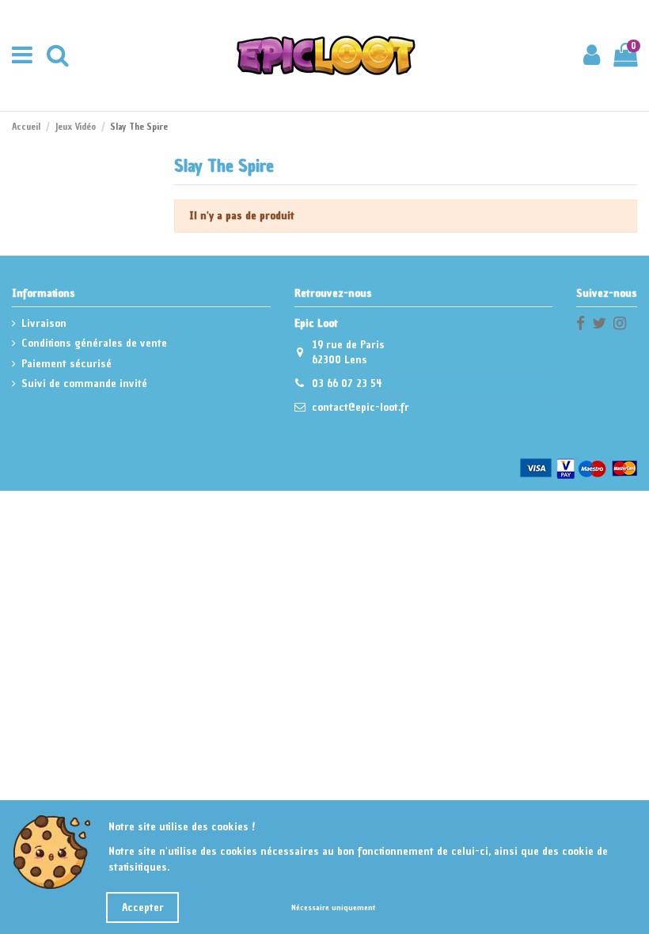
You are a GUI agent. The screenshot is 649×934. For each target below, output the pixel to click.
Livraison (43, 323)
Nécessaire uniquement (333, 907)
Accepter (143, 907)
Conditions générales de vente (94, 343)
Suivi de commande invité (84, 383)
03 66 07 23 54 (347, 383)
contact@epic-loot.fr (360, 407)
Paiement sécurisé (66, 363)
